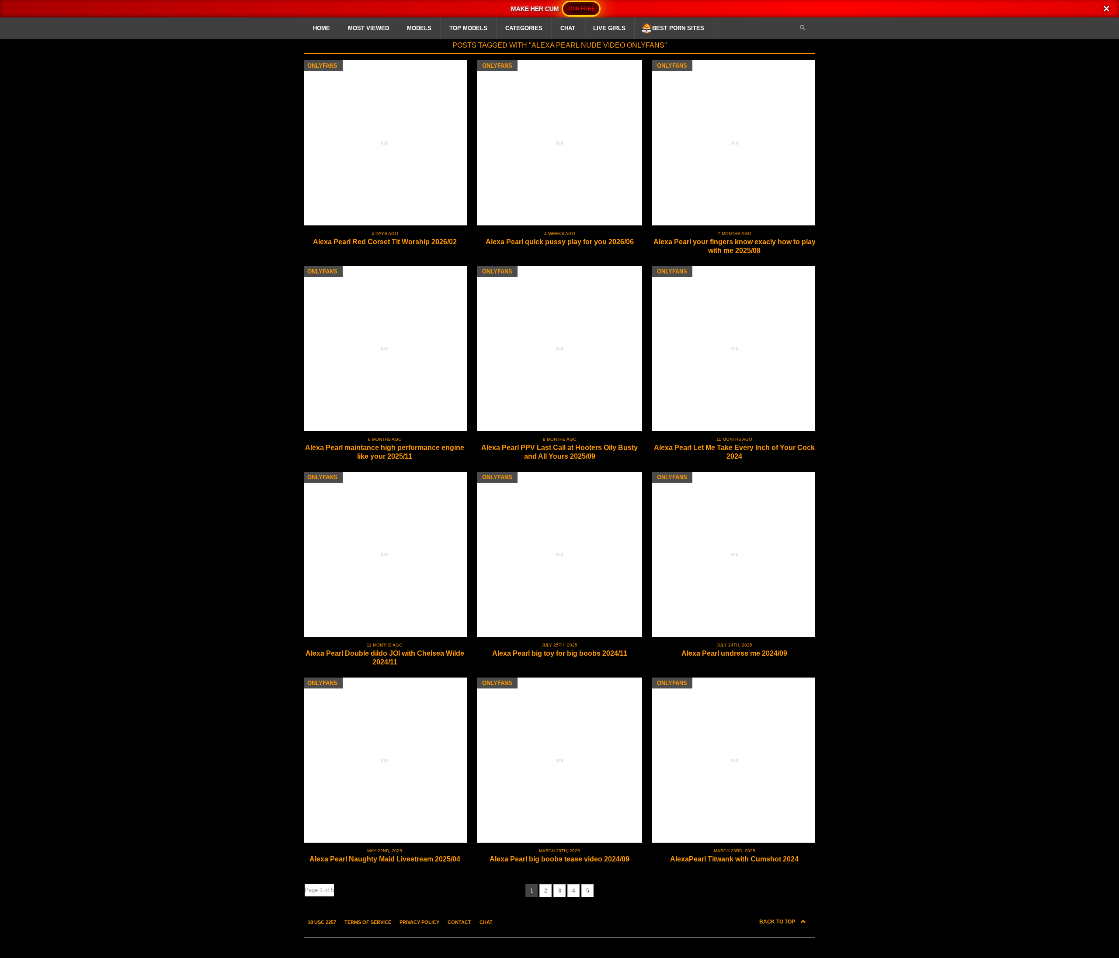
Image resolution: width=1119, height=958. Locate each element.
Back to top (777, 922)
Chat (567, 28)
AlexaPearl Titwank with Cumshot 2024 (734, 859)
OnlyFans (322, 65)
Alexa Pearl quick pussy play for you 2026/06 (560, 242)
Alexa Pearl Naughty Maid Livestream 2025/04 (384, 859)
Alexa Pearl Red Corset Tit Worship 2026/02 (385, 242)
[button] (802, 28)
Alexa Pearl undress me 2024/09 (734, 653)
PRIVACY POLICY (419, 922)
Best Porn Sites (678, 28)
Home (321, 28)
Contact (459, 922)
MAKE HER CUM (535, 8)
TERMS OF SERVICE (367, 922)
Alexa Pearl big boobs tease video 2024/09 (559, 859)
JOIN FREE (581, 9)
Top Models (468, 28)
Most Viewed (368, 28)
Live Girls (609, 28)
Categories (523, 28)
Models (419, 28)
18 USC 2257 (322, 922)
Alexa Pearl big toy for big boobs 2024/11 (559, 653)
